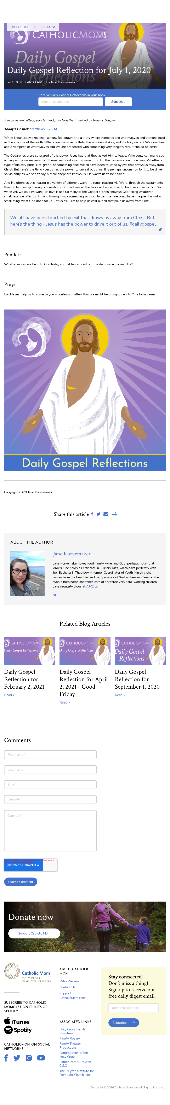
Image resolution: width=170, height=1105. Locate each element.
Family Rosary (70, 1038)
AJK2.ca (92, 586)
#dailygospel (83, 221)
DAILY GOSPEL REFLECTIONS (33, 27)
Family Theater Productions (70, 1045)
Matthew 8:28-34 (43, 129)
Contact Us (67, 987)
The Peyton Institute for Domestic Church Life (77, 1073)
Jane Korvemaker (63, 82)
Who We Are (69, 981)
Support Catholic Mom (34, 933)
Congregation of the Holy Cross (74, 1055)
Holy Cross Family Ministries (73, 1031)
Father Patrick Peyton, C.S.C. (76, 1064)
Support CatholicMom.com (72, 995)
